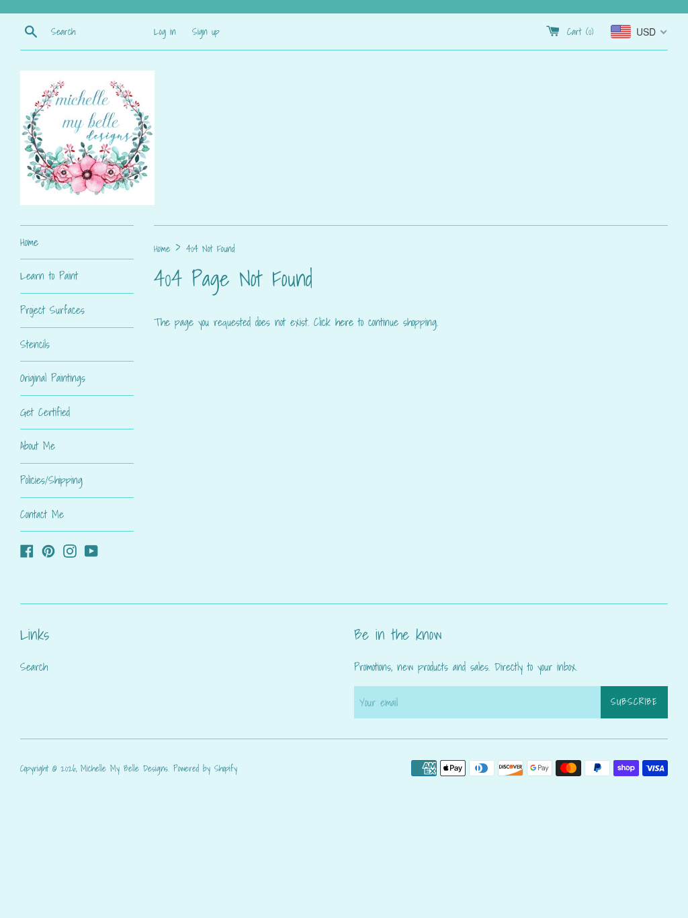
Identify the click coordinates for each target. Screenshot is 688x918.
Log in (165, 31)
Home (29, 242)
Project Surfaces (52, 310)
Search (34, 666)
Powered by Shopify (205, 768)
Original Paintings (52, 377)
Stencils (35, 344)
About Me (37, 445)
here (344, 322)
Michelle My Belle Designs (124, 768)
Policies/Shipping (51, 480)
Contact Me (42, 514)
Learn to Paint (49, 275)
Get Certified (45, 412)
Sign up (206, 31)
